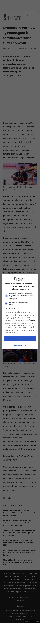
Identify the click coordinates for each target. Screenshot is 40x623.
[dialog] (20, 311)
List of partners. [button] (30, 321)
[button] (20, 308)
